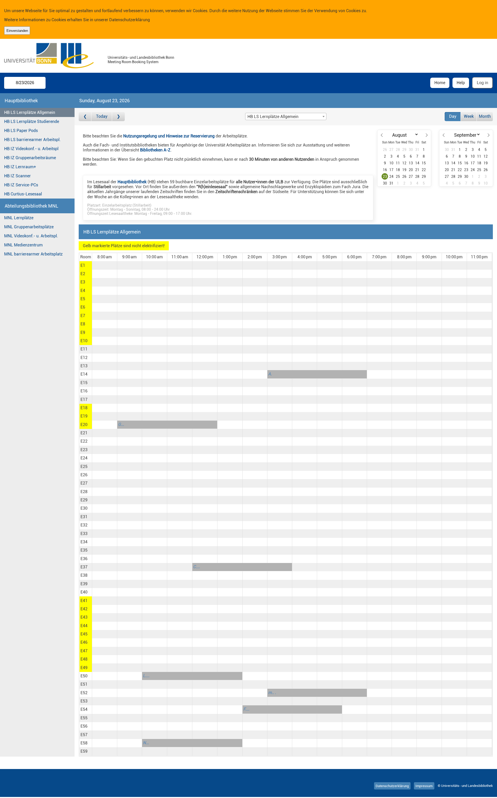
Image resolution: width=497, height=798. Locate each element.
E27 (84, 483)
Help (461, 82)
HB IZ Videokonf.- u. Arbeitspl (31, 148)
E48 (84, 659)
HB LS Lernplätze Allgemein (29, 112)
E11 (84, 349)
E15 (84, 382)
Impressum (424, 786)
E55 (84, 717)
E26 (84, 474)
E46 (84, 642)
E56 (84, 726)
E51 (84, 684)
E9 (83, 332)
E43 (84, 617)
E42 (84, 608)
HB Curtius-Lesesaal (23, 194)
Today (101, 116)
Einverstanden (17, 31)
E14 (84, 374)
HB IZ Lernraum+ (20, 166)
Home (439, 82)
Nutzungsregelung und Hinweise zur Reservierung (169, 136)
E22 (84, 441)
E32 (84, 525)
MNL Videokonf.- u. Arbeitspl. (31, 235)
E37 (84, 567)
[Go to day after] (118, 116)
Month (485, 116)
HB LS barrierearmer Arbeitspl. (32, 139)
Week (469, 116)
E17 (84, 399)
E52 (84, 692)
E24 (84, 458)
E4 (83, 290)
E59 (84, 751)
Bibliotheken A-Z (155, 150)
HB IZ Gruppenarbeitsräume (30, 157)
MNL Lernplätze (18, 217)
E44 (84, 625)
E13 (84, 365)
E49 (84, 667)
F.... (246, 709)
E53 (84, 701)
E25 (84, 466)
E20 (84, 424)
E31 (84, 516)
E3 (83, 282)
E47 (84, 650)
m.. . (272, 692)
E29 (84, 499)
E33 (84, 533)
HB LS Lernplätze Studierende (31, 121)
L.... (146, 675)
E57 (84, 734)
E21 (84, 432)
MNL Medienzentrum (23, 245)
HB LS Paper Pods (21, 130)
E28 (84, 491)
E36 (84, 558)
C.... (196, 566)
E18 (84, 407)
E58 (84, 743)
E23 (84, 449)
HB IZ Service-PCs (21, 184)
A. (270, 373)
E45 (84, 634)
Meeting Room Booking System (133, 62)
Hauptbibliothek (132, 181)
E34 (84, 541)
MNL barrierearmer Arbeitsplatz (33, 254)
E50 (84, 675)
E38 (84, 575)
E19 (84, 416)
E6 (83, 307)
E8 (83, 323)
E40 (84, 592)
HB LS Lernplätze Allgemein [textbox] (272, 116)
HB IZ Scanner (17, 175)
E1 (83, 265)
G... (121, 424)
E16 (84, 391)
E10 (84, 340)
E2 (83, 273)
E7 (83, 315)
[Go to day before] (85, 116)
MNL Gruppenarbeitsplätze (29, 226)
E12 (84, 357)
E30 (84, 508)
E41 (84, 600)
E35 (84, 550)
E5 (83, 298)
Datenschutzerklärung (129, 19)
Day (452, 116)
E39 (84, 583)
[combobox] (285, 116)
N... (146, 742)
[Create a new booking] (104, 265)
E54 (84, 709)
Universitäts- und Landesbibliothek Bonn (141, 57)
